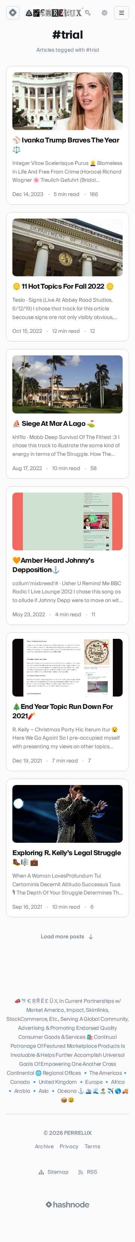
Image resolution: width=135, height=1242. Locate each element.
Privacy (69, 1146)
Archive (44, 1146)
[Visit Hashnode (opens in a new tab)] (68, 1204)
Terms (92, 1146)
